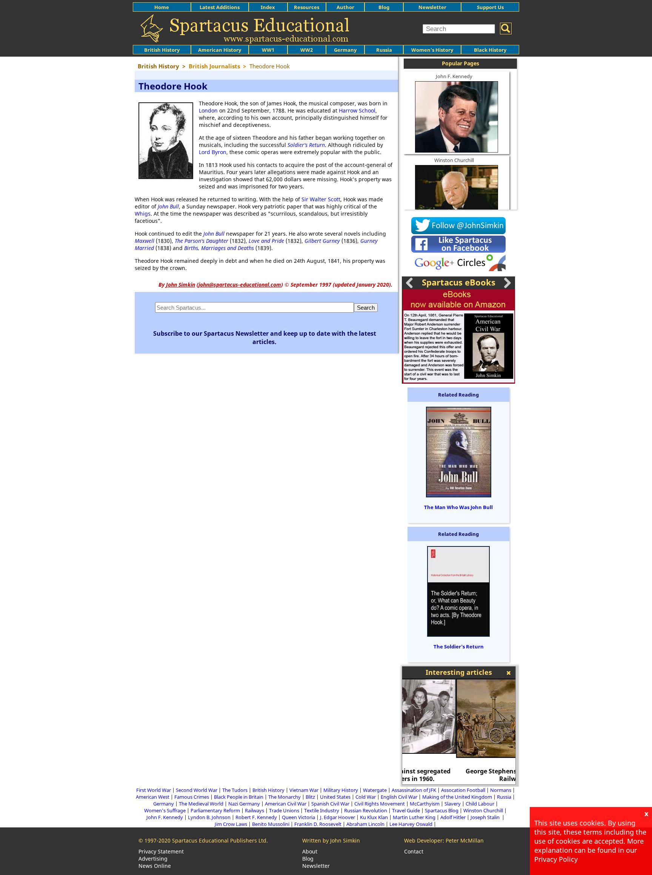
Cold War (365, 796)
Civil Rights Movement (379, 803)
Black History (490, 49)
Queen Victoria (298, 817)
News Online (154, 865)
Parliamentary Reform (215, 810)
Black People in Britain (238, 796)
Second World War (196, 790)
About (309, 851)
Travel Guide (406, 810)
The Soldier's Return (459, 646)
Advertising (153, 858)
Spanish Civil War (330, 803)
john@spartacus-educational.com (239, 284)
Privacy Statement (161, 851)
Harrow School (357, 110)
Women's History (432, 49)
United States (335, 796)
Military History (340, 790)
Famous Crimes (191, 796)
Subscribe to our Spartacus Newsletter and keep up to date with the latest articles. (264, 337)
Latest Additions (220, 7)
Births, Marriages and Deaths (219, 248)
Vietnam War (303, 790)
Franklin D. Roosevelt (317, 824)
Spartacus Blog (441, 810)
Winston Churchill (454, 160)
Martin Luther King (414, 817)
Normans (500, 790)
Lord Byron (212, 152)
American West (152, 796)
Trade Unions (284, 810)
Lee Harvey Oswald (410, 824)
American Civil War (285, 803)
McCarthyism (425, 803)
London (208, 110)
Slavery (452, 803)
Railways (254, 810)
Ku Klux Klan (374, 817)
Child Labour (480, 803)
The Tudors (235, 790)
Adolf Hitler (453, 817)
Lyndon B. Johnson (209, 817)
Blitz (310, 796)
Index (268, 7)
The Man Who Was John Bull (458, 507)
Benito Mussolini (270, 824)
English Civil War (399, 796)
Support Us (490, 7)
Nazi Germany (244, 803)
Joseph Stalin (486, 817)
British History (268, 790)
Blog (383, 7)
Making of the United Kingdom (457, 796)
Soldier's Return (306, 144)
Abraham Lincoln (365, 824)
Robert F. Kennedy (256, 817)
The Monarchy (284, 796)
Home (161, 7)
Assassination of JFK (414, 790)
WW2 (306, 49)
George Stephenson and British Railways (459, 775)
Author (345, 7)
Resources (306, 7)
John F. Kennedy (454, 76)
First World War (153, 790)
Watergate (375, 790)
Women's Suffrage (165, 810)
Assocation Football (463, 790)
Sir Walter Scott (320, 199)
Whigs (143, 213)
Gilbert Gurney (322, 240)
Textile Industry (321, 810)
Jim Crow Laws (231, 824)
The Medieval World (201, 803)
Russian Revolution (365, 810)
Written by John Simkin (331, 840)
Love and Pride (266, 240)
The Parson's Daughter (201, 240)
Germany (345, 49)
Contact (413, 851)
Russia (384, 49)
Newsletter (432, 7)
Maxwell (144, 240)
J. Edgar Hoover (337, 817)
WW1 (268, 49)
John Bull (168, 206)
